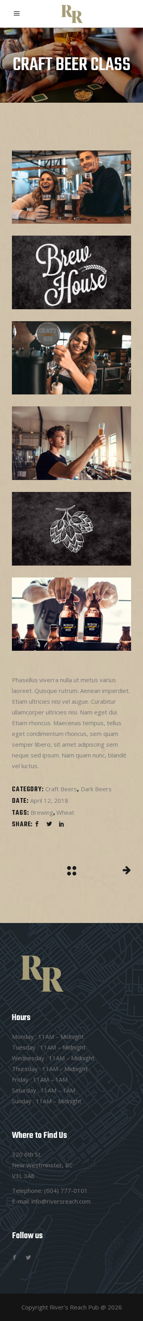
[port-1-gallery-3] (71, 358)
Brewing (42, 812)
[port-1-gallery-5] (71, 529)
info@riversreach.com (61, 1201)
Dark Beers (96, 789)
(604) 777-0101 (66, 1190)
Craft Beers (61, 789)
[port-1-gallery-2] (71, 272)
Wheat (65, 812)
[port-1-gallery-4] (71, 443)
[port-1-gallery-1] (71, 187)
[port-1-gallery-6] (71, 614)
